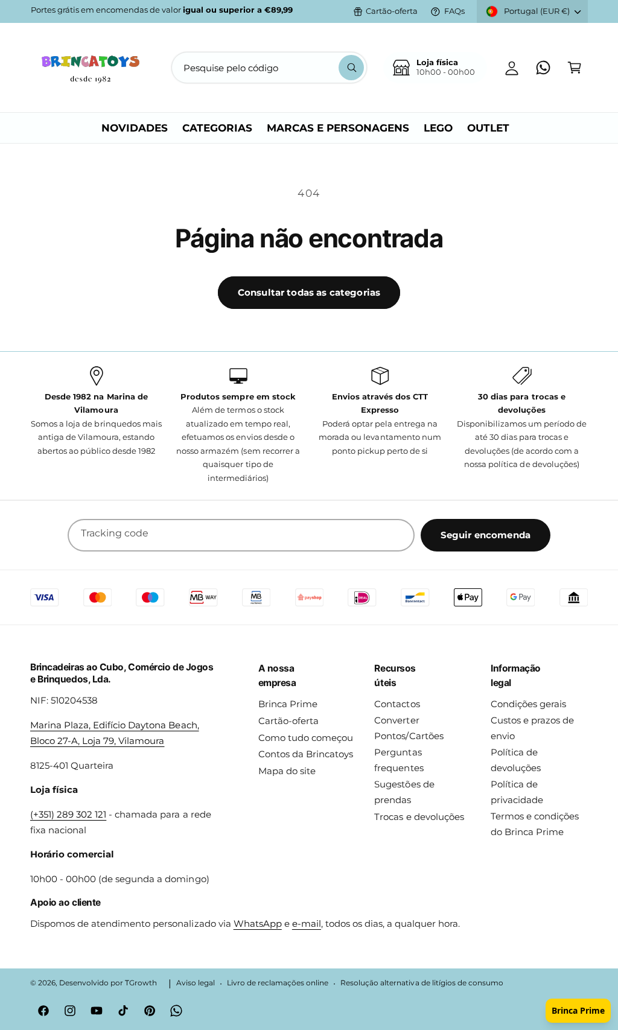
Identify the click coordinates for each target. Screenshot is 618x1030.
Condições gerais (528, 704)
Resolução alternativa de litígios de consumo (421, 983)
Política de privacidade (517, 792)
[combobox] (269, 67)
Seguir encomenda (485, 535)
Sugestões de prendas (404, 792)
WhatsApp (258, 923)
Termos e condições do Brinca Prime (535, 824)
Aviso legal (195, 983)
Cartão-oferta (392, 11)
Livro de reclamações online (277, 983)
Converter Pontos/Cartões (408, 728)
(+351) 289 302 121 (68, 814)
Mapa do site (287, 771)
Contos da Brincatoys (305, 754)
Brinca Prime (287, 704)
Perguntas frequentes (398, 760)
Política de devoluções (516, 760)
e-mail (306, 923)
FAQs (454, 11)
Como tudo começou (305, 738)
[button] (574, 67)
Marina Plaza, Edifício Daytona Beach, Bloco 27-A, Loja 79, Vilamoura (114, 733)
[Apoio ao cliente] (543, 67)
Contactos (396, 704)
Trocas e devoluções (419, 817)
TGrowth (141, 983)
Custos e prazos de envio (532, 728)
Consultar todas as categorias (309, 292)
